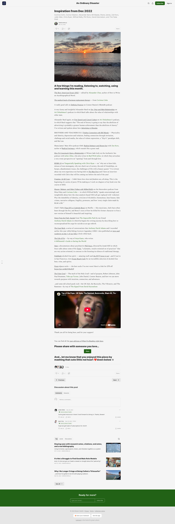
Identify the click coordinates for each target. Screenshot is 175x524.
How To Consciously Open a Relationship (69, 153)
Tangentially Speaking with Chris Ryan (79, 163)
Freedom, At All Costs (62, 179)
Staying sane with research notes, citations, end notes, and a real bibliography (78, 445)
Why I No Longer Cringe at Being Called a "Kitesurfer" (77, 471)
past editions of (76, 341)
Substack (78, 520)
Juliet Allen (69, 156)
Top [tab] (56, 439)
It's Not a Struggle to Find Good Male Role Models (75, 459)
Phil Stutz (88, 246)
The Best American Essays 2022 (66, 92)
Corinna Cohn (102, 100)
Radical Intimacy (68, 148)
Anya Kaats (79, 238)
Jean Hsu (61, 421)
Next (115, 380)
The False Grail (59, 274)
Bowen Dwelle (63, 22)
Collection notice (100, 511)
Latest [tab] (61, 439)
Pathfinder (58, 256)
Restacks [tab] (66, 393)
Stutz (56, 246)
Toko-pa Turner (72, 276)
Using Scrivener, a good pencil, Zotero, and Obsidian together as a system (77, 449)
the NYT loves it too (101, 256)
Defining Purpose (77, 105)
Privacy (87, 511)
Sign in (169, 3)
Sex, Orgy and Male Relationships (103, 109)
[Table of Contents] (2, 262)
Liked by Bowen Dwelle (65, 412)
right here (99, 341)
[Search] (148, 3)
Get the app (96, 515)
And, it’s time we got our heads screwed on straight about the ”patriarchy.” (77, 461)
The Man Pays (94, 172)
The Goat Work (59, 228)
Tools (79, 248)
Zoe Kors (115, 145)
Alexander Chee (95, 92)
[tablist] (62, 393)
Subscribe (160, 3)
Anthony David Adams (63, 221)
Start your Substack (82, 515)
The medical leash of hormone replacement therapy (72, 100)
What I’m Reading (88, 341)
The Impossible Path (88, 218)
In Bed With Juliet (94, 156)
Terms (92, 511)
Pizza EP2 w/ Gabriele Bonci (74, 208)
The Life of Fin (59, 238)
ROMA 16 (58, 163)
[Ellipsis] (119, 409)
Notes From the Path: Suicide (64, 218)
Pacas (56, 266)
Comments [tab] (58, 393)
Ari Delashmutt (60, 112)
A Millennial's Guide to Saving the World (70, 241)
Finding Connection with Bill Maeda (96, 133)
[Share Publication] (152, 3)
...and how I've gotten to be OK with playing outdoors (71, 474)
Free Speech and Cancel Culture (85, 120)
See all (58, 484)
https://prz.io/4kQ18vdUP (64, 269)
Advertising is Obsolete (89, 128)
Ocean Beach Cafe (78, 259)
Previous (61, 380)
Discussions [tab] (68, 439)
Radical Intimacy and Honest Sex (95, 146)
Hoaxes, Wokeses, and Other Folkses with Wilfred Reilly (73, 189)
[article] (87, 448)
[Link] (51, 87)
